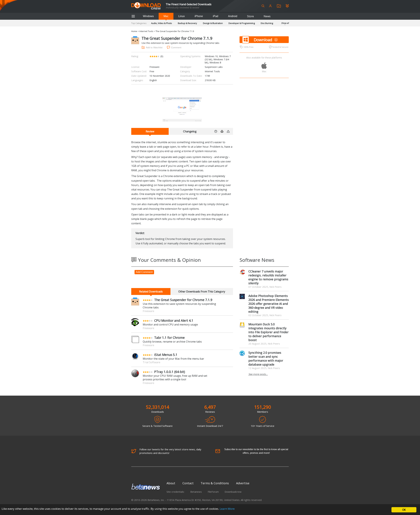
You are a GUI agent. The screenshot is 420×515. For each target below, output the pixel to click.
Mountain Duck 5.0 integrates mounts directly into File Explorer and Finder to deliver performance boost (268, 332)
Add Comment (144, 272)
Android (232, 16)
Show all (285, 23)
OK (404, 510)
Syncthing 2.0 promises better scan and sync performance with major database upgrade (265, 358)
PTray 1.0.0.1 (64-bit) (169, 371)
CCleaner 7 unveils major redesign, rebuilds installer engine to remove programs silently (268, 277)
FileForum (213, 491)
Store (250, 16)
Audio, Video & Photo (161, 23)
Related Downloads (151, 291)
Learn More (227, 509)
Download (263, 39)
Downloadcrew (233, 491)
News (267, 16)
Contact (188, 483)
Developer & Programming (242, 23)
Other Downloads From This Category (201, 291)
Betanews (196, 491)
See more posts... (258, 374)
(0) (161, 56)
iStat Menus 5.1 (165, 354)
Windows (148, 16)
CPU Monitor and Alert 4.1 (173, 320)
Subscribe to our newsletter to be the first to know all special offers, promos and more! (256, 451)
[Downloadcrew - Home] (146, 6)
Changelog (190, 131)
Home (134, 31)
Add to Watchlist (154, 47)
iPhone (199, 16)
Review (150, 131)
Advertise (242, 483)
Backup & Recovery (187, 23)
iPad (215, 16)
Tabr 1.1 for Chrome (169, 337)
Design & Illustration (213, 23)
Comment (176, 47)
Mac (166, 16)
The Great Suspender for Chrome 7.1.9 (183, 300)
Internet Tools (146, 31)
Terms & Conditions (215, 483)
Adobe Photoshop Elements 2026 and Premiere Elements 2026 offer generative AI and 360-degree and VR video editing (268, 303)
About (171, 483)
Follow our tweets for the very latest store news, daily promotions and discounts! (170, 451)
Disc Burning (267, 23)
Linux (181, 16)
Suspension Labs (214, 66)
